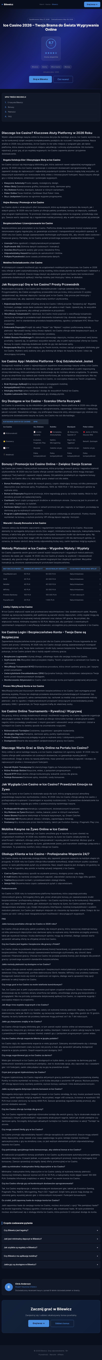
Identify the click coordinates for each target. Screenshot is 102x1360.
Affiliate (60, 1355)
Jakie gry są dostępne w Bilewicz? (20, 1264)
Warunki (53, 1355)
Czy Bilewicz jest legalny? (16, 1230)
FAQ (10, 116)
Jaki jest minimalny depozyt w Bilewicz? (23, 1239)
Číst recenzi (63, 79)
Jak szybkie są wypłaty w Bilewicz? (20, 1247)
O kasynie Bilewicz (15, 102)
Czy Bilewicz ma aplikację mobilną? (20, 1256)
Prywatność (43, 1355)
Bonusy (11, 107)
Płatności (12, 112)
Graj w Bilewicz (40, 79)
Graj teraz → (92, 4)
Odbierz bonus (62, 1323)
